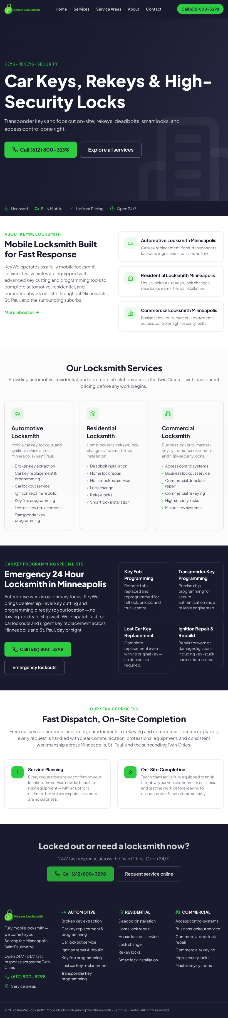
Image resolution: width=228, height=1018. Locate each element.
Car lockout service (30, 485)
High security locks (180, 500)
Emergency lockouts (34, 667)
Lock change (100, 487)
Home (61, 8)
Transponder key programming (28, 517)
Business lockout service (186, 473)
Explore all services (110, 149)
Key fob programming (33, 500)
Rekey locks (99, 494)
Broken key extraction (33, 465)
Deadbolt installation (107, 465)
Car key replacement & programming (34, 476)
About (133, 8)
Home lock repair (104, 473)
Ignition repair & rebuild (33, 493)
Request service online (149, 874)
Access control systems (185, 465)
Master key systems (182, 507)
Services (82, 8)
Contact (154, 8)
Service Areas (108, 8)
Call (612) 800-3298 (44, 149)
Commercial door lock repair (184, 483)
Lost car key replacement (36, 507)
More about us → (21, 312)
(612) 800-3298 (28, 976)
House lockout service (108, 480)
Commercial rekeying (183, 493)
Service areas (23, 986)
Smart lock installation (108, 501)
